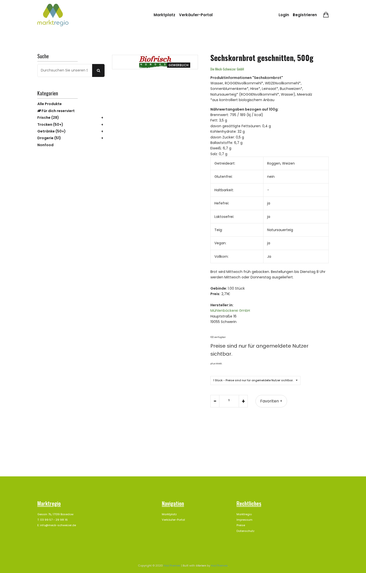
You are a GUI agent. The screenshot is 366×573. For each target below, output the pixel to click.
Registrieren (305, 14)
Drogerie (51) (49, 137)
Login (284, 14)
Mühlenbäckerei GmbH (230, 310)
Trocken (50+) (50, 124)
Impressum (244, 520)
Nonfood (45, 144)
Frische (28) (48, 117)
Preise (241, 525)
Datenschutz (245, 531)
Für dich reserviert (58, 110)
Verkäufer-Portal (196, 14)
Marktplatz (164, 14)
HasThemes (172, 566)
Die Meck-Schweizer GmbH (227, 68)
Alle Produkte (49, 103)
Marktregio (244, 514)
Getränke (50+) (51, 131)
